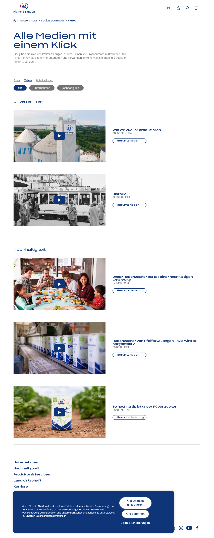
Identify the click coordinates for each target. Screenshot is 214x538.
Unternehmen (42, 88)
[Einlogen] (178, 8)
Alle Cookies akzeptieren (135, 502)
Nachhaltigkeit (70, 88)
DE (169, 8)
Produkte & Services (32, 474)
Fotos (17, 80)
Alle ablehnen (135, 513)
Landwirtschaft (27, 480)
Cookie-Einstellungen (135, 522)
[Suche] (187, 8)
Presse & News (28, 20)
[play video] (59, 136)
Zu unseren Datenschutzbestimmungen (44, 516)
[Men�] (197, 8)
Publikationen (44, 80)
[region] (93, 512)
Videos (72, 20)
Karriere (21, 486)
